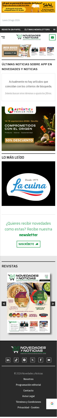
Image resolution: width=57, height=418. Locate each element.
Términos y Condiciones (28, 401)
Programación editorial (28, 384)
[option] (28, 303)
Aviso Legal (28, 396)
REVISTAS (10, 266)
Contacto (28, 390)
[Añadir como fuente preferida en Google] (51, 404)
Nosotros (28, 379)
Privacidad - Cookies (28, 407)
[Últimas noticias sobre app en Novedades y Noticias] (28, 37)
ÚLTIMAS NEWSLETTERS (37, 29)
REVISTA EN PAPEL (11, 29)
